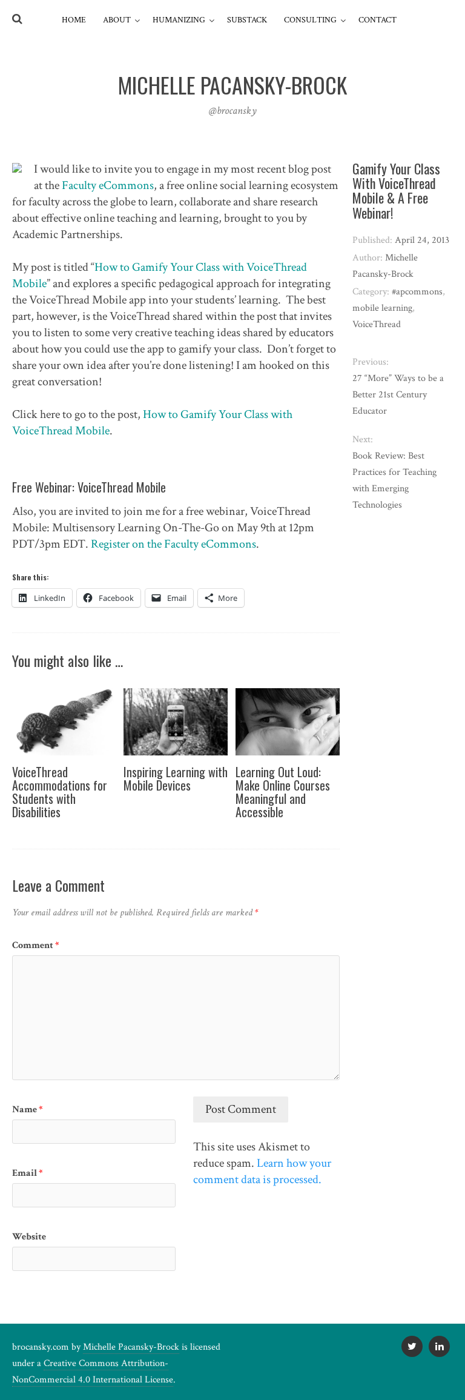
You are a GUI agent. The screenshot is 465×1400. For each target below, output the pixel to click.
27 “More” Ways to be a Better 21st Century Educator (398, 394)
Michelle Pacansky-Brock (131, 1347)
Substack (247, 20)
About (117, 20)
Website (29, 1236)
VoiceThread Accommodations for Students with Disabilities (59, 792)
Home (74, 20)
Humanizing (179, 20)
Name (27, 1109)
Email (27, 1173)
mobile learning (382, 308)
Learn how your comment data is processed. (262, 1171)
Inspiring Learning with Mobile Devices (176, 778)
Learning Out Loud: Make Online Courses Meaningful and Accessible (283, 792)
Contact (377, 20)
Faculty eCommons (108, 185)
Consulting (310, 20)
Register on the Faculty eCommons (173, 544)
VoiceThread (376, 324)
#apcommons (417, 291)
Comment (35, 945)
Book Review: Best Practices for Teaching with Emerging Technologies (394, 480)
